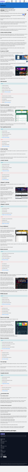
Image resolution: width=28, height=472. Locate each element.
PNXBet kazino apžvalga (5, 314)
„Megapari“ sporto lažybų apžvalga (6, 214)
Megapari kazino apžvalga (5, 223)
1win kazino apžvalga (5, 390)
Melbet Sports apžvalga (5, 259)
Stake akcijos (2, 443)
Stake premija (2, 442)
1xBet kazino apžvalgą (8, 102)
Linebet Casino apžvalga (5, 179)
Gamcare (19, 464)
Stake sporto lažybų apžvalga (6, 348)
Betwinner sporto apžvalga (5, 137)
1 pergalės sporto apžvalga (5, 383)
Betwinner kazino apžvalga (5, 146)
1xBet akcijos (2, 448)
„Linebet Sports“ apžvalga (5, 170)
